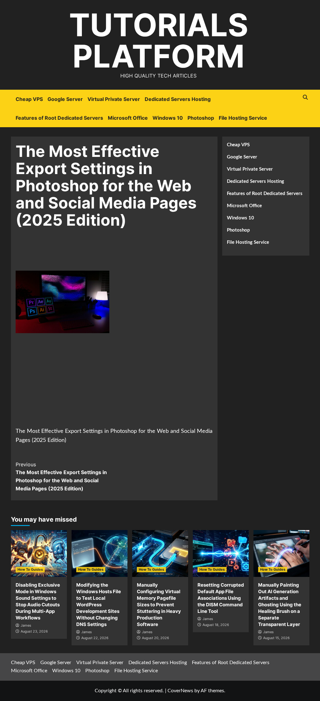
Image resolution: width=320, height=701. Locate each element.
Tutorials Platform (158, 40)
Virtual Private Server (114, 99)
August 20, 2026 (155, 638)
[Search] (305, 97)
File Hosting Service (243, 118)
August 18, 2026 (215, 625)
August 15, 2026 (276, 638)
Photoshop (201, 118)
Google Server (65, 99)
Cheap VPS (29, 99)
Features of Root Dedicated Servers (59, 118)
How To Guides (30, 569)
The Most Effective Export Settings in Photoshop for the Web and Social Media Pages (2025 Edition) (61, 476)
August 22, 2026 (94, 638)
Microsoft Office (128, 118)
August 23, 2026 (34, 631)
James (26, 625)
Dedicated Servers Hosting (178, 99)
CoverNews (180, 690)
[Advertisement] (129, 254)
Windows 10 (167, 118)
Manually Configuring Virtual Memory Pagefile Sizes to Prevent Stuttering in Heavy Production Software (159, 604)
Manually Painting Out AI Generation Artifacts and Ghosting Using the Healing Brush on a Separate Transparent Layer (279, 604)
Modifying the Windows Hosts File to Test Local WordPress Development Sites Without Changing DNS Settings (98, 604)
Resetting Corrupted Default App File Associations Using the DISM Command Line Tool (221, 598)
